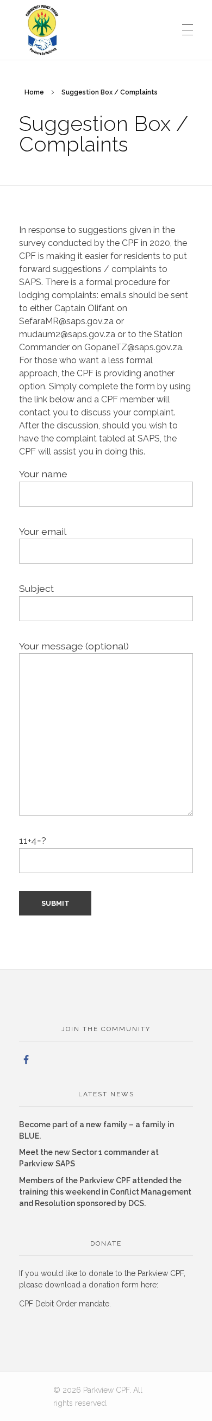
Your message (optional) (74, 646)
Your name (43, 473)
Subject (36, 588)
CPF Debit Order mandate (64, 1303)
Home (34, 92)
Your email (42, 531)
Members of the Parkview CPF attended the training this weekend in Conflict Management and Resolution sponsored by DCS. (105, 1192)
